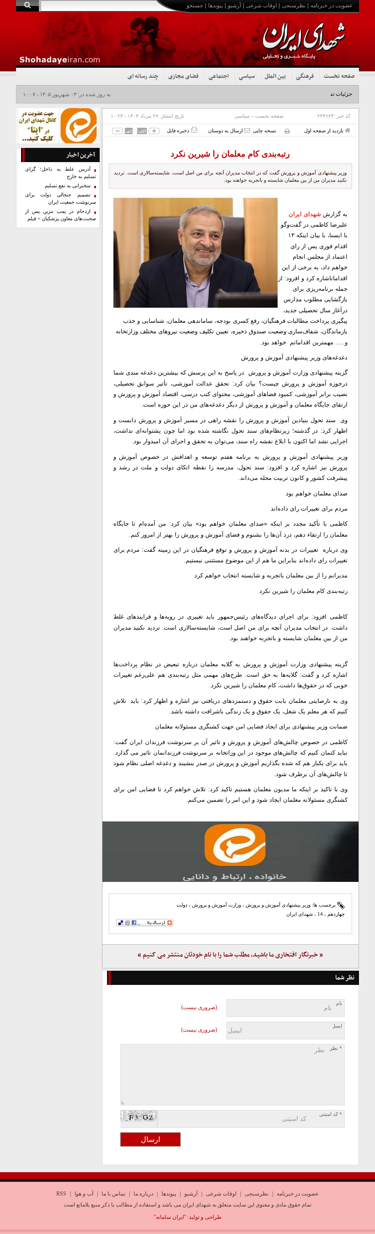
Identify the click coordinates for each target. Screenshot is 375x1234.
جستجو (195, 5)
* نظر (336, 1048)
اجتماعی (219, 76)
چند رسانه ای (143, 76)
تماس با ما (113, 1194)
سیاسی (247, 76)
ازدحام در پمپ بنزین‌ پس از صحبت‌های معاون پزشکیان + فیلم (60, 215)
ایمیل (337, 1025)
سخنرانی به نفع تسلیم (68, 185)
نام (339, 1003)
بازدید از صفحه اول (324, 130)
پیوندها (215, 5)
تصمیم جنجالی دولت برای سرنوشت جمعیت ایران (60, 198)
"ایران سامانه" (170, 1217)
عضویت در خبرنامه (332, 5)
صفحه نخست (339, 76)
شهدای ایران (305, 214)
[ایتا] (230, 851)
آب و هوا (84, 1194)
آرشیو (234, 5)
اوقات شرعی (261, 5)
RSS (61, 1194)
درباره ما (143, 1194)
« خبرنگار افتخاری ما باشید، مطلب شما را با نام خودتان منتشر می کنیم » (230, 955)
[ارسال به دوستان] (247, 130)
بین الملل (275, 76)
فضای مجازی (183, 76)
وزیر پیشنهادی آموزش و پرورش (278, 905)
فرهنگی (305, 76)
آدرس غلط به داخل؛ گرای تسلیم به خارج (60, 173)
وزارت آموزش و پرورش (216, 905)
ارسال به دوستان (226, 130)
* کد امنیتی (330, 1114)
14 (320, 914)
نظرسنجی (293, 5)
